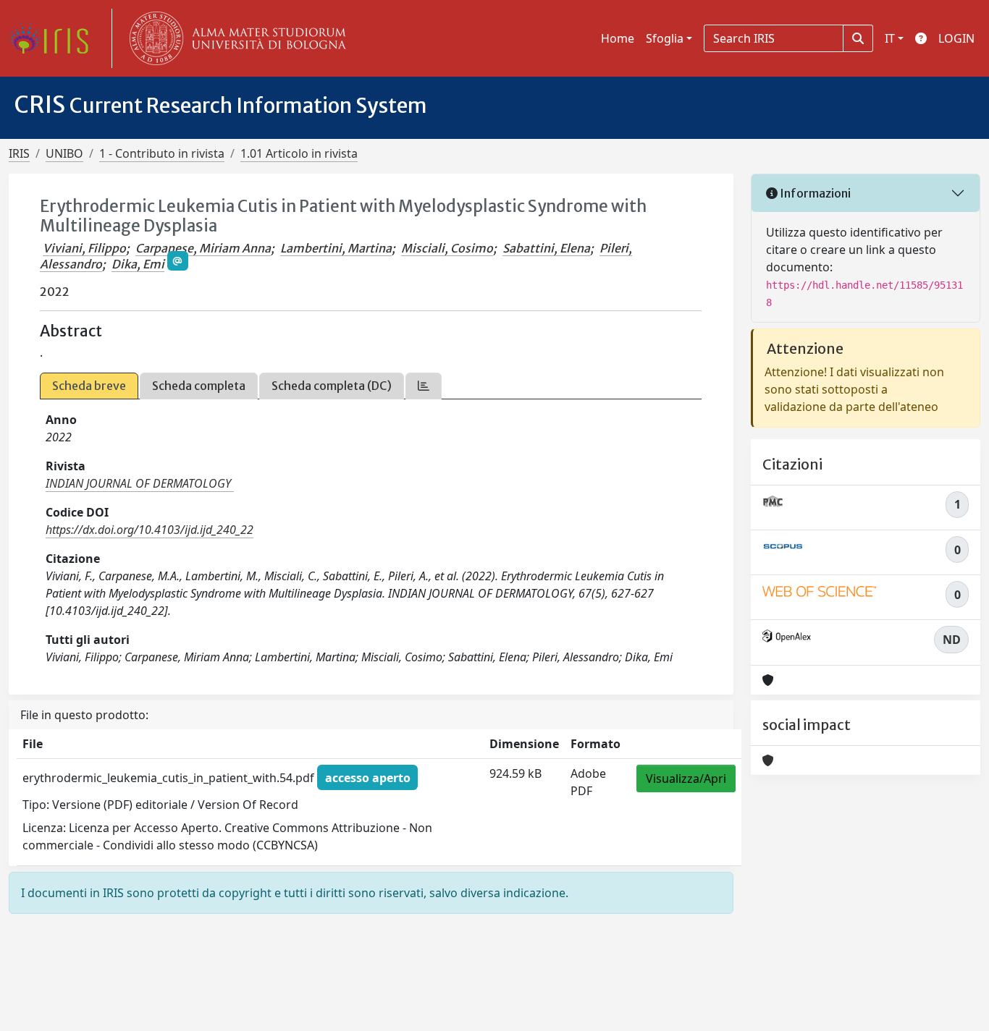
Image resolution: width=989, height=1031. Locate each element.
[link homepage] (54, 38)
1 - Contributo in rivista (161, 153)
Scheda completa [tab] (198, 385)
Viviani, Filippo (84, 248)
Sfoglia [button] (664, 38)
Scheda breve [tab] (89, 385)
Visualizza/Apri (686, 778)
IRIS (19, 153)
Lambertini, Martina (336, 248)
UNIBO (64, 153)
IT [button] (890, 38)
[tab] (423, 386)
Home (617, 38)
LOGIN (956, 38)
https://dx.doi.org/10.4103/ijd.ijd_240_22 (149, 530)
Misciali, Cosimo (447, 248)
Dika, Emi (137, 264)
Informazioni (814, 193)
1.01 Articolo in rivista (299, 153)
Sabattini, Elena (546, 248)
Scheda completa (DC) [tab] (332, 385)
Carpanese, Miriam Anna (203, 248)
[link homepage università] (234, 38)
